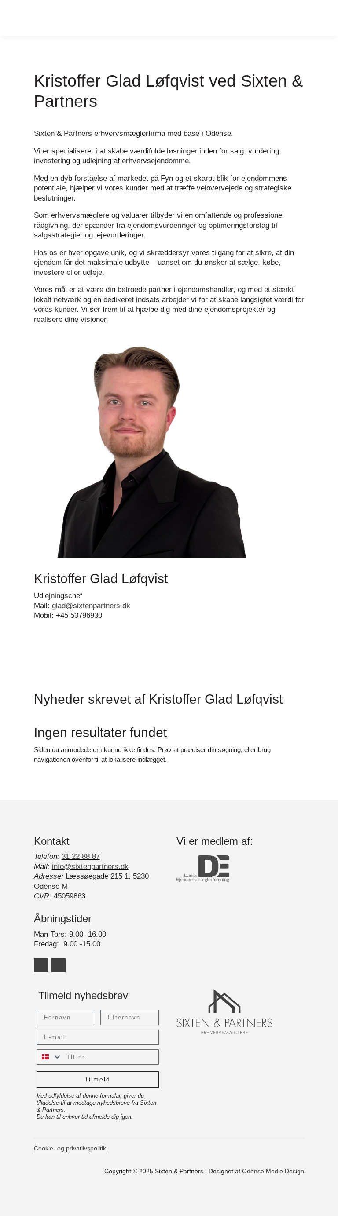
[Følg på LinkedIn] (41, 965)
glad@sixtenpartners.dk (91, 606)
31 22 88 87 (81, 856)
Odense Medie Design (273, 1171)
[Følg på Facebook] (58, 965)
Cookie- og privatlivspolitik (70, 1148)
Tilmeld (97, 1079)
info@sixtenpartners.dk (90, 866)
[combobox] (49, 1057)
